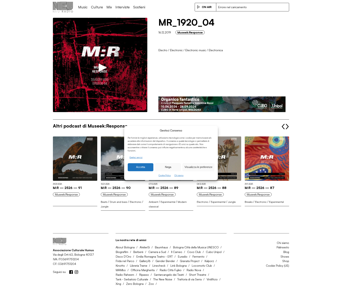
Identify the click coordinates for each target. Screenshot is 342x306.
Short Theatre (197, 274)
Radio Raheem (125, 274)
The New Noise (162, 279)
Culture (97, 7)
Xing (118, 284)
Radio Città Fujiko (171, 270)
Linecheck (158, 265)
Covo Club (194, 252)
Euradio (182, 256)
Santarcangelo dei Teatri (169, 274)
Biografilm (122, 252)
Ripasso (144, 274)
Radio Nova (193, 270)
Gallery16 (145, 261)
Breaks (249, 201)
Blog (286, 252)
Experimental (168, 201)
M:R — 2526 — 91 (67, 188)
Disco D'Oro (123, 256)
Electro (162, 50)
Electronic (176, 50)
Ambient (153, 201)
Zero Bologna (135, 284)
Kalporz (209, 261)
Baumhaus (161, 247)
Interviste (122, 7)
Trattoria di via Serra (189, 279)
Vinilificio (212, 279)
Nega (168, 167)
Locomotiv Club (202, 265)
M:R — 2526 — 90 (116, 188)
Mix (109, 7)
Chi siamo (178, 175)
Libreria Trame (138, 265)
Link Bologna (178, 265)
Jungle (104, 206)
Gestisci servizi (135, 157)
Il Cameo (176, 252)
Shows (285, 256)
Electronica (216, 50)
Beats (104, 201)
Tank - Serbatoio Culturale (132, 279)
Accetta (140, 167)
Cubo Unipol (214, 252)
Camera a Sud (157, 252)
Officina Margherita (143, 270)
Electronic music (195, 50)
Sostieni (139, 7)
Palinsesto (282, 247)
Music (82, 7)
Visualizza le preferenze (198, 167)
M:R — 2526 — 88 (211, 188)
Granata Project (190, 261)
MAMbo (121, 270)
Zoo (151, 284)
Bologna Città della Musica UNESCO (196, 247)
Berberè (138, 252)
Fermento (198, 256)
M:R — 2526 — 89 (163, 188)
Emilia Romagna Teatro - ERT (154, 256)
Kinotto (120, 265)
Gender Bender (165, 261)
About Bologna (125, 247)
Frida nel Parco (125, 261)
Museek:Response (190, 32)
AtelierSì (145, 247)
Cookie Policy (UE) (277, 265)
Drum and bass (118, 201)
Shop (285, 261)
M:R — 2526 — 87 (259, 188)
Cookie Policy (165, 175)
